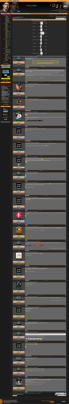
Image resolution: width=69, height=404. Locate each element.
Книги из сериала (8, 58)
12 (37, 211)
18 (37, 296)
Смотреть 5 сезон (8, 51)
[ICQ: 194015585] (28, 195)
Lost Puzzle (7, 55)
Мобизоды (7, 54)
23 (37, 357)
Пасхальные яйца (8, 26)
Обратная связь (8, 21)
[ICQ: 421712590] (30, 110)
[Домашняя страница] (28, 110)
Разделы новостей (5, 23)
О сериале (7, 16)
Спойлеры (7, 24)
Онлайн (4, 48)
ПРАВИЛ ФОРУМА (42, 230)
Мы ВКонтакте (7, 20)
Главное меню (5, 15)
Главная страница (54, 10)
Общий (15, 18)
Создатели (7, 30)
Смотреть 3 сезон (8, 50)
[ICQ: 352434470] (28, 250)
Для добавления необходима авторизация (5, 101)
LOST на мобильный (7, 17)
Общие (6, 28)
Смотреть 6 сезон (8, 52)
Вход (65, 10)
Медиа (4, 53)
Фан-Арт (7, 59)
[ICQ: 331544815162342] (28, 265)
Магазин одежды (8, 18)
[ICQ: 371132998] (28, 67)
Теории (6, 25)
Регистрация (63, 10)
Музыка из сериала (8, 57)
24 (37, 367)
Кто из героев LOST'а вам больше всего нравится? (28, 18)
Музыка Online (59, 10)
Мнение (6, 27)
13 (37, 226)
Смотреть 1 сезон (8, 49)
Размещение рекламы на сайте (8, 22)
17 (37, 281)
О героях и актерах (19, 18)
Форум (4, 61)
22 (37, 342)
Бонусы (6, 47)
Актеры (6, 29)
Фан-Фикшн (7, 60)
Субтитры (7, 46)
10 (37, 182)
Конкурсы (7, 19)
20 (37, 321)
